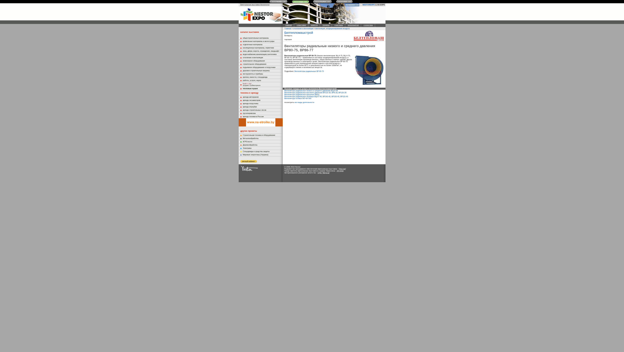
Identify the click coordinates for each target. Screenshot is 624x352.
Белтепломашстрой (298, 32)
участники (338, 25)
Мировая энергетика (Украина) (255, 155)
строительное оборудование (254, 64)
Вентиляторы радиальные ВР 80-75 (309, 71)
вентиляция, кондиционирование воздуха (332, 28)
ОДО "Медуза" (324, 173)
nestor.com (278, 2)
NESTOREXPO (368, 5)
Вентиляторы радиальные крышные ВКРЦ (301, 94)
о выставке (301, 25)
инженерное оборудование (254, 61)
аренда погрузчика (250, 103)
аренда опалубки (250, 107)
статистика (368, 25)
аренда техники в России (253, 116)
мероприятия (353, 25)
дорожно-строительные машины (256, 71)
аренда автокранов (251, 97)
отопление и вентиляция (253, 58)
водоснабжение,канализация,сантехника (260, 54)
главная (288, 25)
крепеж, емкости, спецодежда (255, 77)
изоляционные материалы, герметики (258, 48)
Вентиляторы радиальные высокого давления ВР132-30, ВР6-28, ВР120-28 (315, 93)
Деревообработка (250, 145)
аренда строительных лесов (254, 110)
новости (314, 25)
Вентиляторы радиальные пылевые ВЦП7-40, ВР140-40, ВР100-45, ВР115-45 (316, 96)
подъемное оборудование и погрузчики (259, 67)
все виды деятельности (304, 102)
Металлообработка (250, 138)
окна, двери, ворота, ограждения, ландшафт (261, 51)
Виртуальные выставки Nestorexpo (255, 5)
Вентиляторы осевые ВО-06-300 (297, 98)
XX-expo (340, 171)
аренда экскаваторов (251, 100)
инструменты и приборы (253, 74)
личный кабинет (248, 161)
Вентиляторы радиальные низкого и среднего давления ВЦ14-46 (311, 91)
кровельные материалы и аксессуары (258, 41)
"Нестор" (342, 169)
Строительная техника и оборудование (259, 135)
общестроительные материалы (256, 38)
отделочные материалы (252, 44)
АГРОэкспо (247, 142)
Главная (288, 28)
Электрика (247, 148)
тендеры (326, 25)
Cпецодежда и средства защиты (256, 151)
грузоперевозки (249, 113)
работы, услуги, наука (252, 80)
